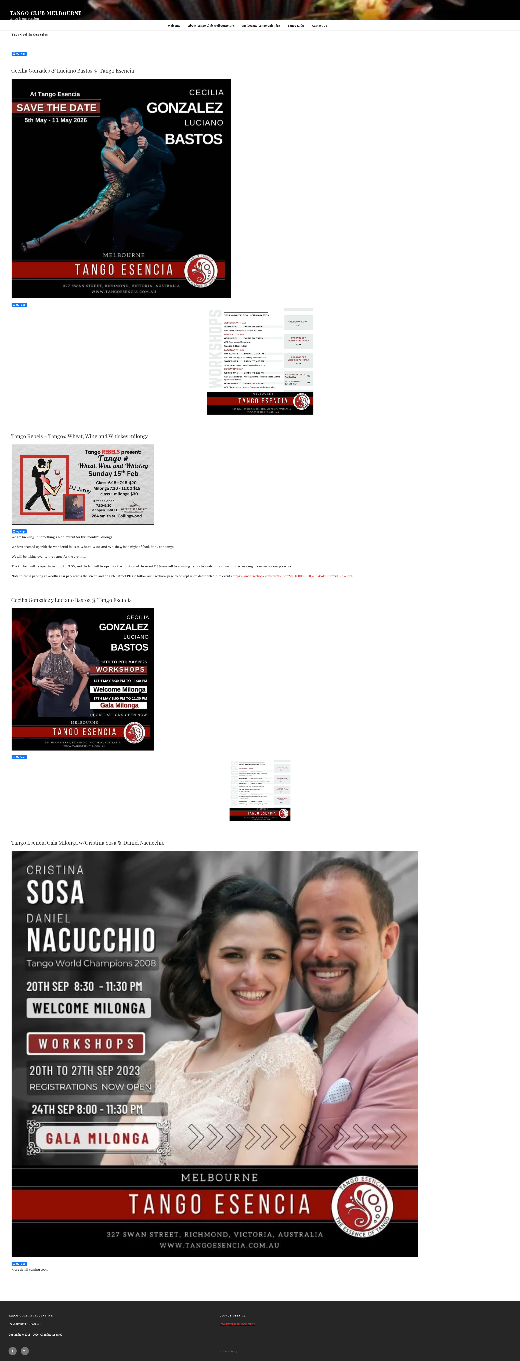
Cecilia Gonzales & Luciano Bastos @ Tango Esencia (72, 70)
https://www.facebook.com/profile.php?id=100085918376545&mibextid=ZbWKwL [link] (293, 576)
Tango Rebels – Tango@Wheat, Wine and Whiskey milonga (80, 436)
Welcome (174, 25)
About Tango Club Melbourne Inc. (211, 25)
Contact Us (319, 25)
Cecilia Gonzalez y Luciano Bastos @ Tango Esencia (71, 599)
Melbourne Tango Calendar (261, 25)
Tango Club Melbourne (46, 13)
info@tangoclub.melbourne (237, 1324)
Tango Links (296, 25)
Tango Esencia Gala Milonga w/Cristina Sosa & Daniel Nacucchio (88, 842)
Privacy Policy (228, 1351)
